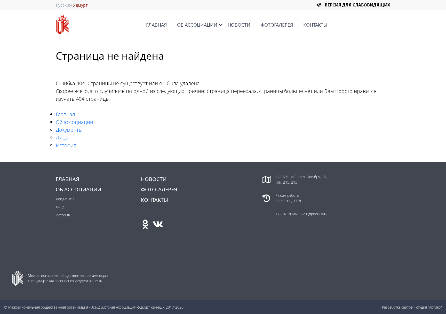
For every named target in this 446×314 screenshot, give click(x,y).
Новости (239, 25)
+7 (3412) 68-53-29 (291, 213)
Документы (69, 129)
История (66, 145)
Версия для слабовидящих (357, 5)
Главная (156, 25)
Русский (64, 5)
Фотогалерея (277, 25)
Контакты (315, 25)
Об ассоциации (197, 25)
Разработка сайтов (397, 307)
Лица (62, 137)
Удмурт (80, 5)
